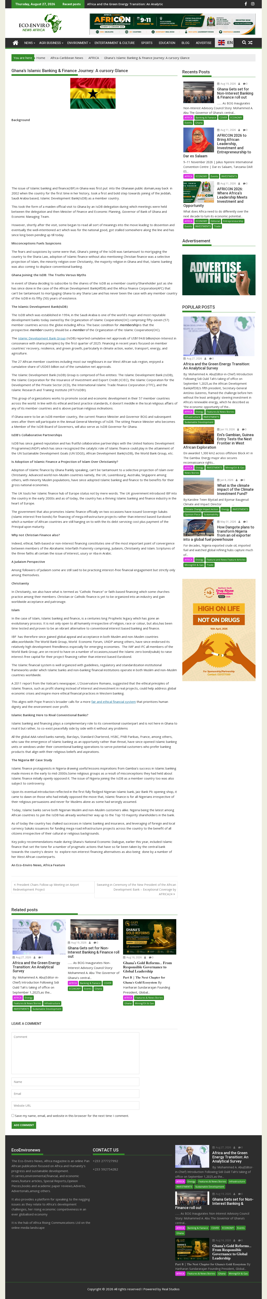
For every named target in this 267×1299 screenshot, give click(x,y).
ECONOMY (75, 988)
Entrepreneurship (233, 221)
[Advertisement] (94, 155)
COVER (107, 983)
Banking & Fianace (90, 983)
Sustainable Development (47, 1008)
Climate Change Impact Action (201, 509)
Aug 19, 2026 (78, 942)
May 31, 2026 (228, 521)
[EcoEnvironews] (15, 42)
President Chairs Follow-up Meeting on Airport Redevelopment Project (46, 887)
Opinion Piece (192, 514)
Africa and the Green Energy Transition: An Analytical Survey (131, 4)
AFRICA (17, 997)
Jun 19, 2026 (227, 429)
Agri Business (50, 43)
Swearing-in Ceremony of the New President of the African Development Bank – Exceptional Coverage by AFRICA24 (136, 889)
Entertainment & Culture (115, 43)
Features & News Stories (27, 1003)
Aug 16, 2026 (134, 957)
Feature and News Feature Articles (226, 559)
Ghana (98, 988)
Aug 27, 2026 (23, 957)
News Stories (192, 472)
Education (167, 43)
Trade (217, 226)
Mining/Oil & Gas (144, 1003)
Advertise (204, 43)
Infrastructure (52, 1003)
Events (87, 988)
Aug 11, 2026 (228, 130)
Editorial (215, 221)
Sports (146, 43)
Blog (185, 43)
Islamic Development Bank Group (42, 338)
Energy (29, 997)
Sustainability (211, 514)
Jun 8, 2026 (226, 480)
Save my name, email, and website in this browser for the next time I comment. (72, 1116)
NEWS (28, 43)
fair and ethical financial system (113, 702)
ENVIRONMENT (77, 43)
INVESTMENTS (21, 1008)
